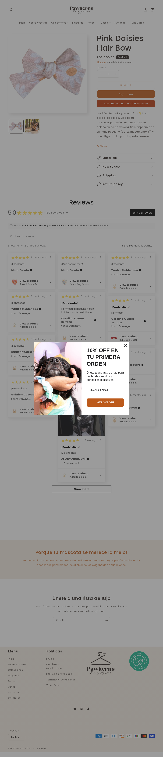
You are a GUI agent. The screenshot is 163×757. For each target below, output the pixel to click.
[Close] (125, 345)
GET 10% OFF (105, 402)
